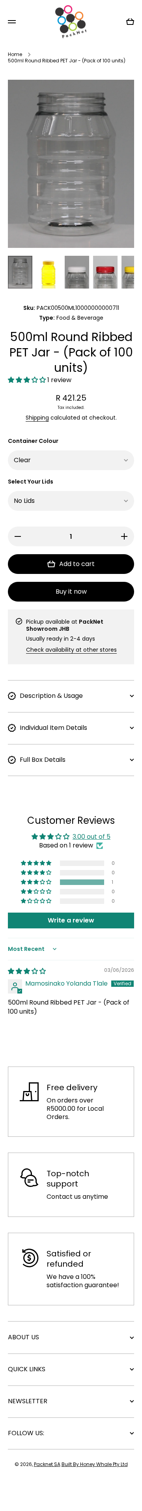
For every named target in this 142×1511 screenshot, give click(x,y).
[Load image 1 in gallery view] (20, 272)
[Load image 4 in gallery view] (105, 272)
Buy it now (71, 591)
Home (15, 54)
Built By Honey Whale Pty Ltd (95, 1464)
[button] (27, 379)
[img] (27, 971)
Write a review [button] (71, 920)
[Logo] (71, 21)
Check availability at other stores (71, 649)
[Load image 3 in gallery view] (77, 272)
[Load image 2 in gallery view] (48, 272)
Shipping (37, 417)
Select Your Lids (30, 482)
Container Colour (33, 441)
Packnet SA (47, 1464)
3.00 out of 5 (91, 836)
